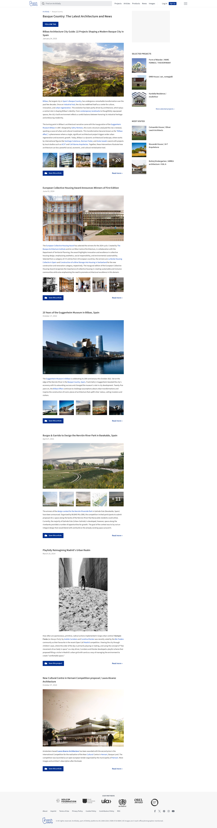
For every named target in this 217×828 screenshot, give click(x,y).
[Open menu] (186, 4)
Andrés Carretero (70, 639)
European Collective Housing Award (60, 245)
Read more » (117, 173)
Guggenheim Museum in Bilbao (58, 378)
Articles (127, 3)
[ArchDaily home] (34, 3)
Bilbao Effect (58, 388)
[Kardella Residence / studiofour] (139, 99)
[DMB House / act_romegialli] (139, 82)
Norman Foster (86, 141)
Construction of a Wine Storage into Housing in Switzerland (83, 262)
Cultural (90, 754)
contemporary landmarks (90, 111)
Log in (164, 3)
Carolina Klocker (87, 639)
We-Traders (119, 639)
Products (136, 3)
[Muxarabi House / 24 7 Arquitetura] (139, 150)
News (144, 3)
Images (152, 3)
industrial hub (69, 104)
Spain (83, 382)
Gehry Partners (77, 127)
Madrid (87, 642)
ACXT (64, 144)
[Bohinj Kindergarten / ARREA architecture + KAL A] (139, 167)
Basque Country (74, 382)
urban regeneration (63, 107)
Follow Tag (50, 24)
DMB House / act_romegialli (161, 76)
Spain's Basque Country (72, 101)
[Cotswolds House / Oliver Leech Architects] (139, 133)
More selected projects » (165, 109)
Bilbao (45, 101)
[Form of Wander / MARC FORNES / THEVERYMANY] (139, 65)
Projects (118, 3)
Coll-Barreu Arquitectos (79, 144)
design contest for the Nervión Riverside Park (74, 511)
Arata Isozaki (102, 141)
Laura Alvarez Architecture (68, 751)
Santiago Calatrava (72, 141)
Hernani (104, 754)
